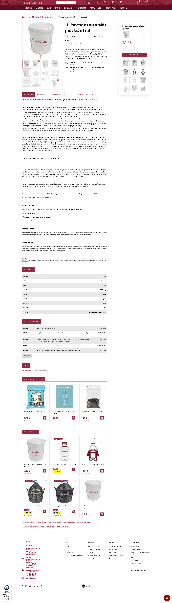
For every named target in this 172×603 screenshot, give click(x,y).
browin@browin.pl (30, 554)
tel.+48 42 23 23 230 (31, 573)
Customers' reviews (57, 95)
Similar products (30, 432)
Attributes (41, 95)
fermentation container (28, 522)
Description (28, 95)
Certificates (91, 552)
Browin (23, 17)
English (88, 586)
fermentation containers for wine (31, 526)
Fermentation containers (48, 17)
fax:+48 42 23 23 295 (31, 575)
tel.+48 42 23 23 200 (31, 553)
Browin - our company (94, 549)
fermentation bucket (41, 522)
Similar (95, 95)
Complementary (82, 95)
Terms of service (114, 549)
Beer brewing (68, 8)
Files (71, 95)
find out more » (72, 64)
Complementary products (33, 379)
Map (132, 557)
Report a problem (136, 546)
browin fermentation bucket (63, 526)
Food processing (81, 8)
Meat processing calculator (138, 570)
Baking (49, 8)
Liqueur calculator (136, 564)
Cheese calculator (136, 567)
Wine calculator (135, 560)
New (67, 546)
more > (95, 58)
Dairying (57, 8)
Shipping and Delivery (115, 546)
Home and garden (111, 8)
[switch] (7, 599)
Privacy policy (113, 552)
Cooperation (69, 552)
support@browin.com (31, 578)
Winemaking (39, 8)
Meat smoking (28, 8)
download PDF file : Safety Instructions (37, 371)
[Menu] (10, 585)
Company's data (135, 549)
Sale (67, 549)
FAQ (110, 559)
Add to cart (135, 54)
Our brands (91, 559)
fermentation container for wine (84, 522)
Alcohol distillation (96, 8)
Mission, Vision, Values (94, 546)
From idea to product (94, 556)
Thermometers (124, 8)
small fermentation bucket (55, 522)
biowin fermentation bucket (47, 526)
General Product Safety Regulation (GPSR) (140, 553)
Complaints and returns (116, 556)
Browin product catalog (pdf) (74, 556)
